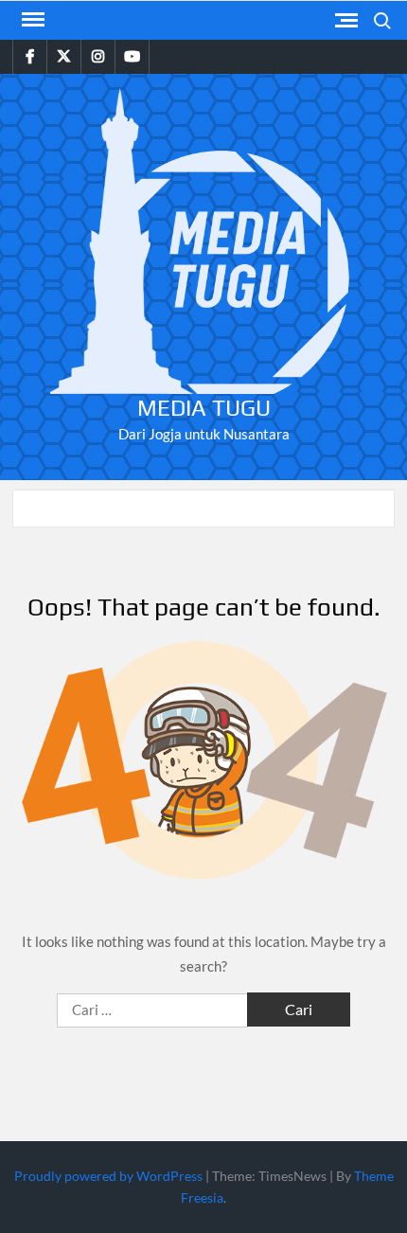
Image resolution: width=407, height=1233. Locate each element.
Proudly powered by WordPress (108, 1176)
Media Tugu (204, 407)
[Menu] (31, 20)
